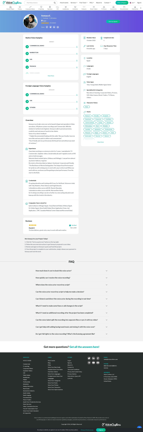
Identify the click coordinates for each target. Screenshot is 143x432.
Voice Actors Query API (74, 376)
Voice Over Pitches (53, 385)
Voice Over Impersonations (55, 389)
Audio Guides (26, 393)
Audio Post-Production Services (32, 402)
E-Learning (26, 366)
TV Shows (104, 9)
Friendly (96, 115)
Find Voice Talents (53, 371)
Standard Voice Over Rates (55, 369)
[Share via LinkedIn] (54, 27)
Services (73, 3)
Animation (75, 9)
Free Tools (83, 3)
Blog (49, 363)
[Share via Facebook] (47, 27)
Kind (112, 132)
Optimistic (98, 129)
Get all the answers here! (84, 346)
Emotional (88, 119)
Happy (96, 132)
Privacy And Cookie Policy (75, 371)
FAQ (91, 3)
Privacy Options (72, 374)
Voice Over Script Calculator (31, 411)
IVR (58, 9)
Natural (87, 115)
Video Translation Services (30, 406)
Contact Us (71, 367)
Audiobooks (66, 9)
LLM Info (70, 378)
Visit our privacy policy (71, 430)
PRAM (25, 379)
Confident (108, 119)
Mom (86, 106)
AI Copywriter (27, 413)
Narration (50, 9)
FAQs (49, 365)
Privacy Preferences (87, 430)
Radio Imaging (27, 395)
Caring (100, 122)
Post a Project (122, 2)
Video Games (26, 375)
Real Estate (26, 388)
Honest (105, 132)
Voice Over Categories (54, 380)
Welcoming (88, 126)
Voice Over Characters (54, 387)
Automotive (113, 9)
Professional (108, 129)
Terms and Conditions (73, 369)
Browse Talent (10, 9)
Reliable (105, 126)
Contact (106, 3)
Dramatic (105, 115)
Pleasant (87, 132)
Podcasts (84, 9)
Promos (20, 9)
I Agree (101, 430)
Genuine (109, 122)
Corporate (98, 119)
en (133, 3)
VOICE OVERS (27, 360)
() (53, 23)
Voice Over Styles (53, 383)
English (51, 90)
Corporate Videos (30, 9)
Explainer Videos (27, 370)
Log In (69, 360)
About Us (99, 3)
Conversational (89, 122)
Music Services (27, 404)
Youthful (87, 129)
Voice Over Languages (54, 374)
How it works (64, 3)
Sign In (139, 3)
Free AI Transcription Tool (30, 408)
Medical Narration (28, 386)
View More (51, 75)
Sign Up (70, 363)
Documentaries (124, 9)
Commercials (26, 364)
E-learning (41, 9)
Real (97, 126)
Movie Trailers (93, 9)
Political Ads (135, 9)
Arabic (51, 41)
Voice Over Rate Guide (54, 367)
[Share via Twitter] (50, 27)
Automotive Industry (29, 391)
